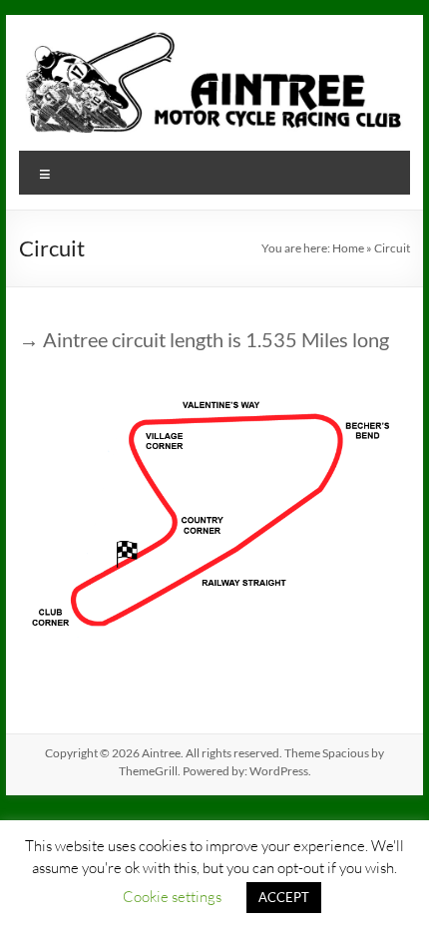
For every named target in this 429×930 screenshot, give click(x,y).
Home (348, 247)
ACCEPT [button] (283, 897)
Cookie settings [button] (172, 896)
